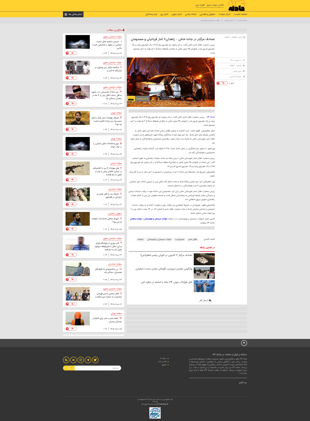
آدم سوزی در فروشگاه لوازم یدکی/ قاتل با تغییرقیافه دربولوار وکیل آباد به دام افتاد (108, 247)
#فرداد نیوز (200, 5)
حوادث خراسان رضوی (112, 37)
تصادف (140, 239)
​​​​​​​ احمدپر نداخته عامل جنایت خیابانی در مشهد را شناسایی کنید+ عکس (107, 45)
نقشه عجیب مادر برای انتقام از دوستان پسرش (107, 320)
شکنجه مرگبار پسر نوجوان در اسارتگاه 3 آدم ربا (108, 69)
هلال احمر (192, 239)
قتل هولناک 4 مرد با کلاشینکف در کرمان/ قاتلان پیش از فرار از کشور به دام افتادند (107, 172)
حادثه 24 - (210, 117)
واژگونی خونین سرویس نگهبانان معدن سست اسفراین (164, 269)
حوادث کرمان (116, 163)
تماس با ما (162, 361)
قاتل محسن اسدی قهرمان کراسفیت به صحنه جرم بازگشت (108, 295)
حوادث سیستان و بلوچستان (210, 20)
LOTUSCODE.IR (162, 404)
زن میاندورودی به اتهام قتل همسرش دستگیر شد (108, 270)
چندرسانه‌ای (151, 14)
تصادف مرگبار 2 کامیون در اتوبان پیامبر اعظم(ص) (166, 255)
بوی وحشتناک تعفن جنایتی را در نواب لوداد (107, 145)
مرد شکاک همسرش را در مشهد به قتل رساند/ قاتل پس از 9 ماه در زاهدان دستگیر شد (106, 95)
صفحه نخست (240, 14)
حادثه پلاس (190, 14)
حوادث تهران (116, 113)
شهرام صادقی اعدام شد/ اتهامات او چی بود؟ (106, 220)
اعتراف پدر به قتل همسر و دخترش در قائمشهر (109, 195)
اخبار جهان (176, 14)
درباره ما (163, 358)
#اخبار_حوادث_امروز (215, 5)
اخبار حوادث (224, 14)
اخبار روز (164, 14)
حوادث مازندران (115, 189)
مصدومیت (179, 239)
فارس (235, 71)
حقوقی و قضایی (207, 14)
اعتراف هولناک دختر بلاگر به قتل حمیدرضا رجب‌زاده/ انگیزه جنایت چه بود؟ (106, 121)
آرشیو (164, 364)
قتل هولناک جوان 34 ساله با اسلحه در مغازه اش (166, 282)
